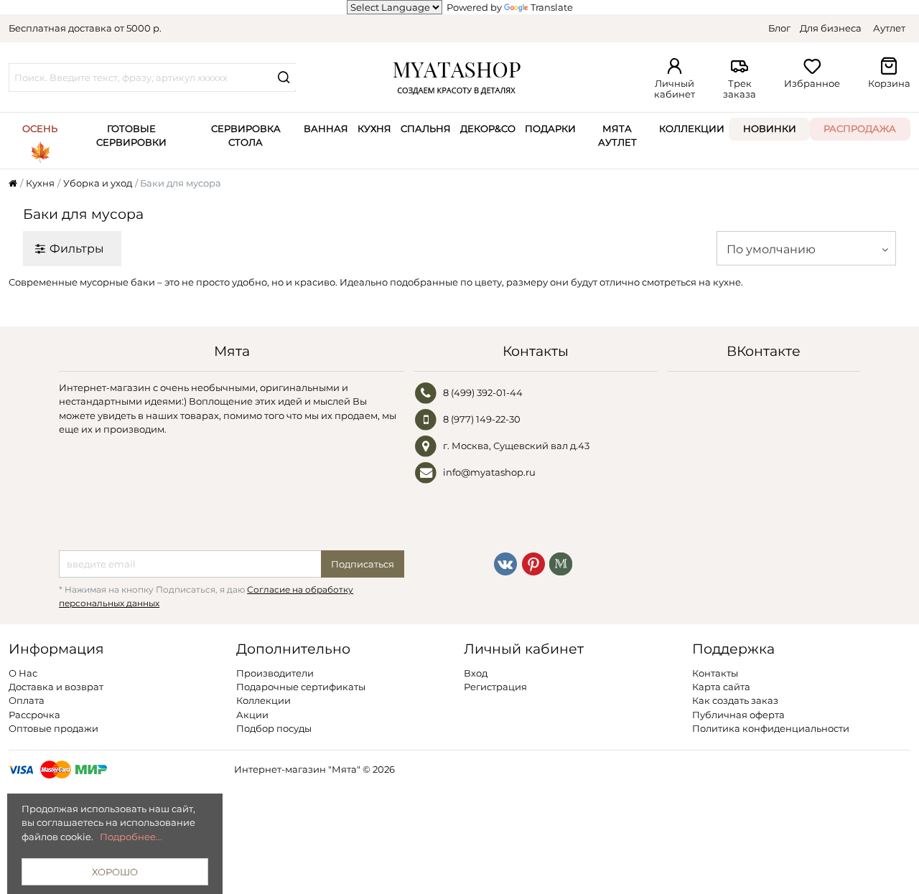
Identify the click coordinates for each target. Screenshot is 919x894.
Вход (476, 673)
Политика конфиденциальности (770, 728)
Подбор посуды (274, 728)
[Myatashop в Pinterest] (533, 562)
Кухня (374, 128)
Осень (39, 128)
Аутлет (889, 28)
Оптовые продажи (53, 728)
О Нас (23, 673)
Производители (275, 673)
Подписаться (362, 564)
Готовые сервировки (131, 135)
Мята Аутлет (617, 135)
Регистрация (495, 686)
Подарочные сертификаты (300, 686)
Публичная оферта (738, 714)
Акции (252, 714)
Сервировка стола (246, 135)
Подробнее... (131, 836)
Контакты (715, 673)
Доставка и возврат (56, 686)
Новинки (769, 128)
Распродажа (860, 128)
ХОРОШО (115, 871)
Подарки (550, 128)
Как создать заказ (735, 700)
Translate (552, 7)
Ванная (326, 128)
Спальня (426, 128)
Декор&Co (488, 128)
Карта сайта (721, 686)
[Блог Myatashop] (560, 562)
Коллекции (691, 128)
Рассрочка (34, 714)
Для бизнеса (831, 28)
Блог (779, 28)
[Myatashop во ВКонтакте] (505, 562)
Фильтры (77, 248)
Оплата (27, 700)
